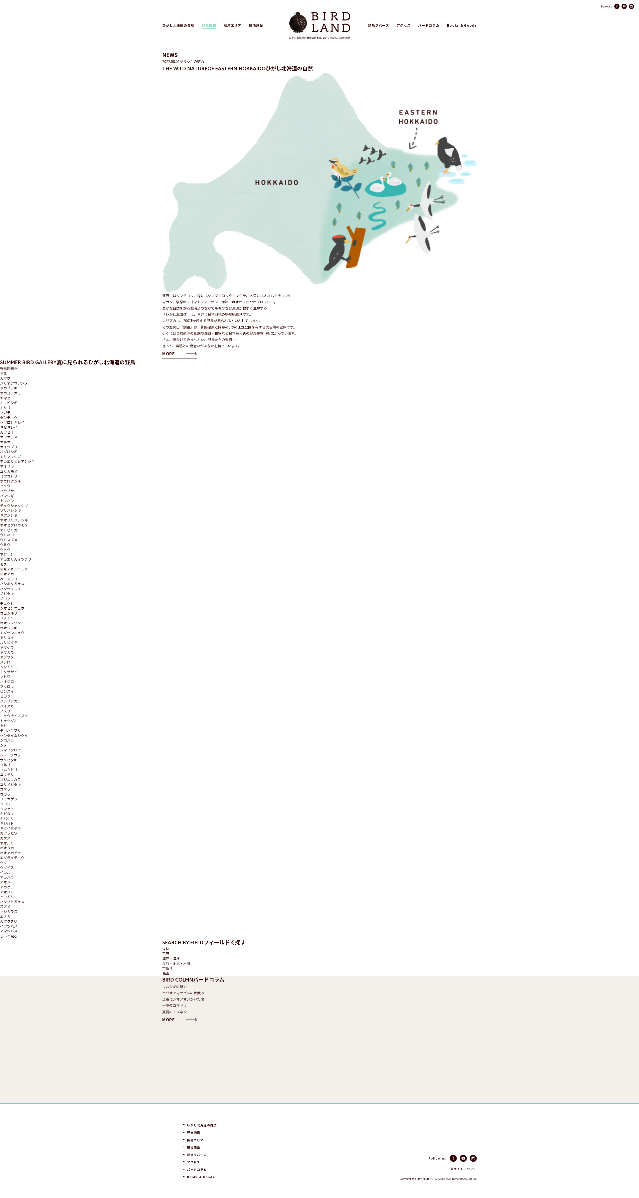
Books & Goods (462, 25)
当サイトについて (463, 1169)
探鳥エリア (233, 25)
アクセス (404, 25)
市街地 (167, 968)
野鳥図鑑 (209, 25)
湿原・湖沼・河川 (176, 963)
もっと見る (8, 936)
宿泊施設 (256, 25)
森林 (165, 948)
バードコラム (429, 25)
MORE (168, 353)
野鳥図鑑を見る (8, 371)
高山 (165, 973)
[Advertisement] (328, 1065)
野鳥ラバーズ (378, 25)
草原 (165, 953)
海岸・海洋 (171, 958)
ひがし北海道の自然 (178, 25)
